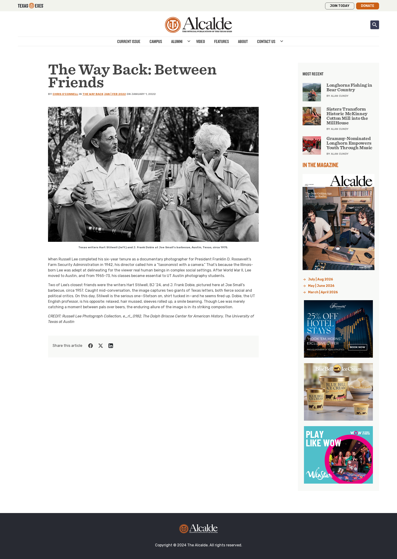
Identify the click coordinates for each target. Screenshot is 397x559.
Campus (156, 41)
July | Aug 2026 (320, 279)
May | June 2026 (321, 286)
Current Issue (128, 41)
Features (221, 41)
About (243, 41)
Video (200, 41)
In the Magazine (320, 164)
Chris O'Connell (65, 94)
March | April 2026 (323, 292)
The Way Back (92, 94)
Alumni (176, 41)
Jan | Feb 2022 (115, 94)
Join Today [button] (339, 6)
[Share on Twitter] (100, 345)
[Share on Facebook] (90, 345)
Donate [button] (367, 6)
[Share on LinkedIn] (110, 345)
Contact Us (266, 41)
